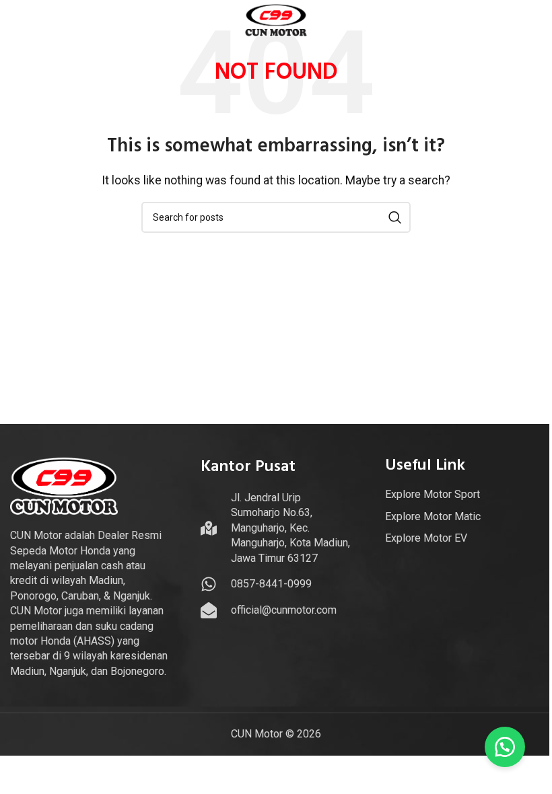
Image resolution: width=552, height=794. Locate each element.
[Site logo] (276, 19)
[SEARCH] (395, 217)
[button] (505, 747)
